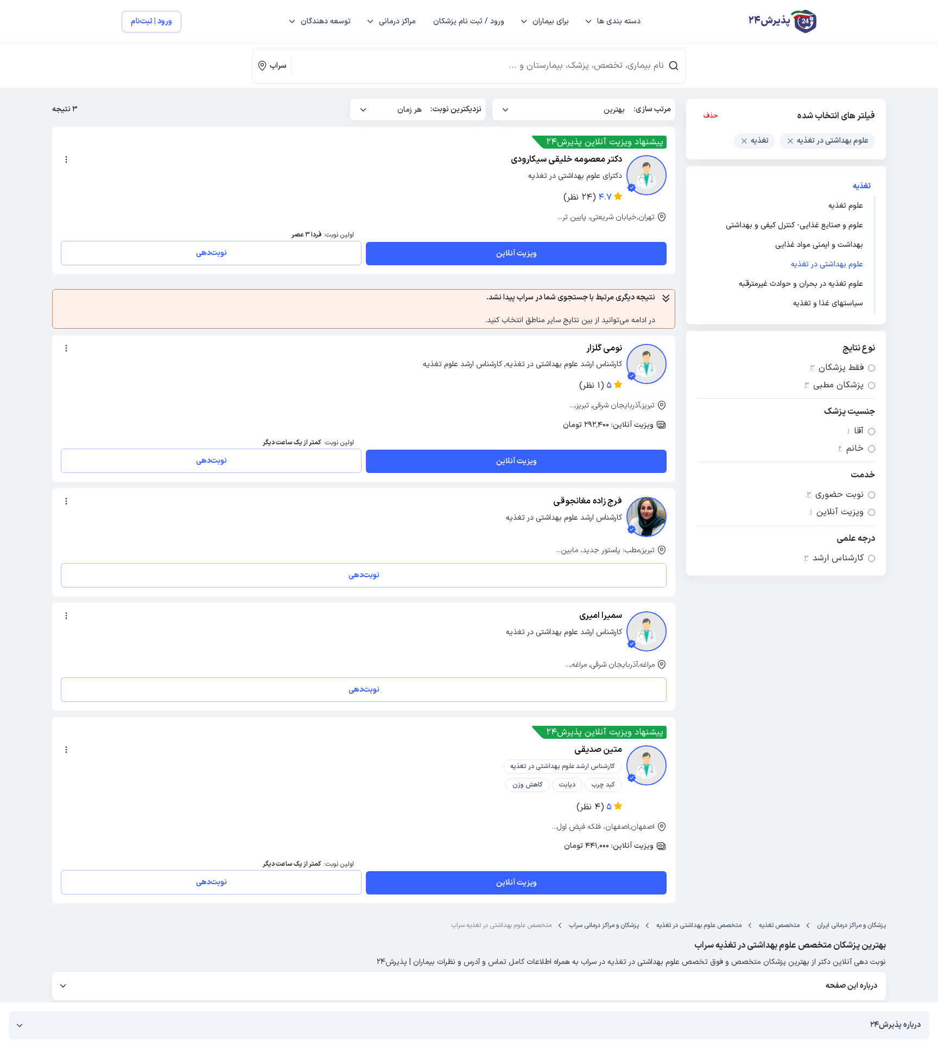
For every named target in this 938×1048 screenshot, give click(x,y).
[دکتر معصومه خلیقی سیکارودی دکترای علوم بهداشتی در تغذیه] (646, 175)
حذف (711, 116)
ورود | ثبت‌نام (151, 21)
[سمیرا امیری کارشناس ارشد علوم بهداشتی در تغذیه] (646, 631)
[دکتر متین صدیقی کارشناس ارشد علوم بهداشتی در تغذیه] (646, 765)
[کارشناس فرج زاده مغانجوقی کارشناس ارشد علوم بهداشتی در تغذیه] (646, 517)
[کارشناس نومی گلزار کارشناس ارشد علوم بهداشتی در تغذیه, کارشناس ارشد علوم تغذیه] (646, 364)
